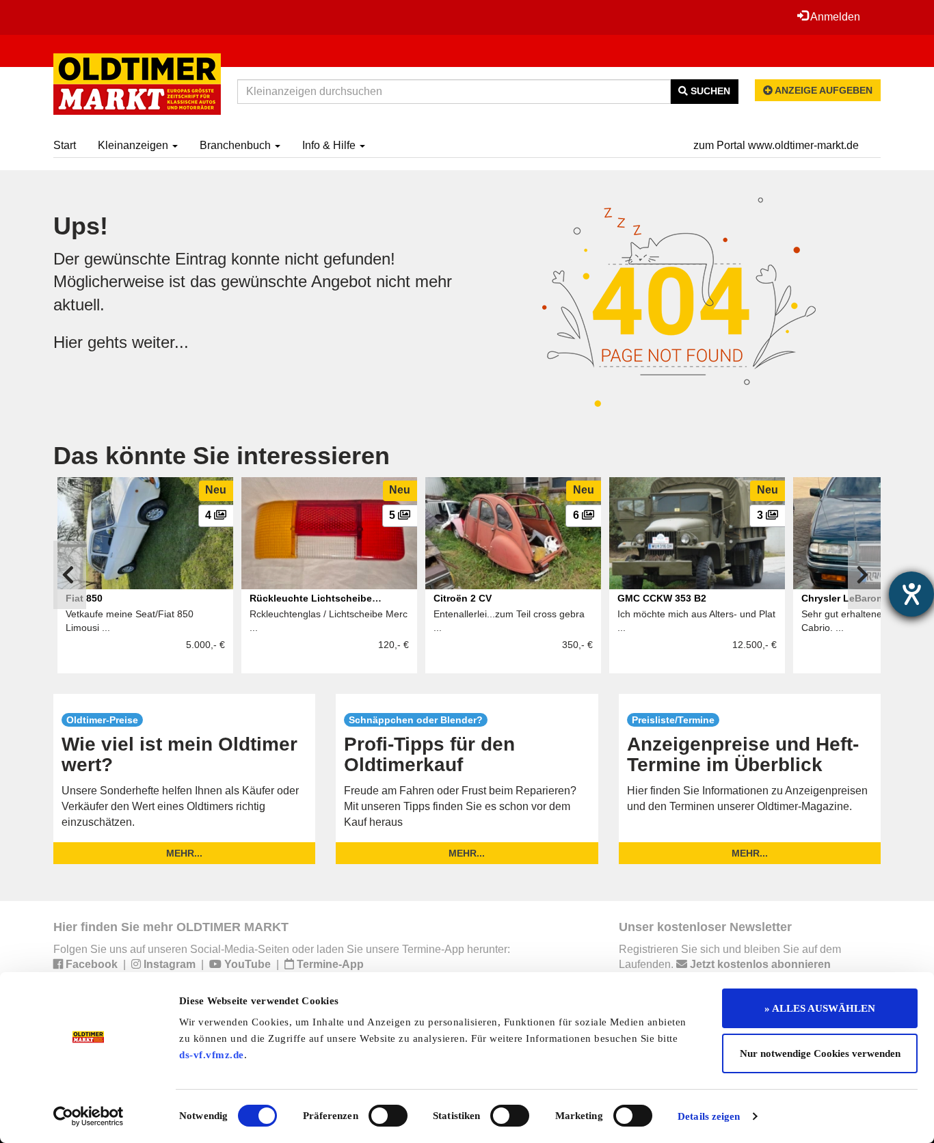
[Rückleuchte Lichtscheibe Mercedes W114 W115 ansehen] (329, 533)
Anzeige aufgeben (822, 90)
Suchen (709, 90)
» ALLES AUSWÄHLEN (819, 1008)
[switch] (388, 1116)
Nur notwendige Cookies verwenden (820, 1053)
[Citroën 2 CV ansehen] (513, 533)
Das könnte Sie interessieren (221, 456)
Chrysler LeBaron (842, 598)
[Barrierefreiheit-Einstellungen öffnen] (911, 594)
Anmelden (834, 17)
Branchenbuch (236, 145)
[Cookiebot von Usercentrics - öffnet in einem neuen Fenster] (88, 1116)
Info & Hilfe (330, 145)
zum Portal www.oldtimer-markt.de (776, 145)
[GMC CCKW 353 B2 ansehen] (697, 533)
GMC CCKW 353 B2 (661, 598)
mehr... (184, 853)
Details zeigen (709, 1116)
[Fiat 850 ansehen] (145, 533)
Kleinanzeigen (134, 145)
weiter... (160, 342)
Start (64, 145)
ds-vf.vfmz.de (211, 1054)
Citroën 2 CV (462, 598)
